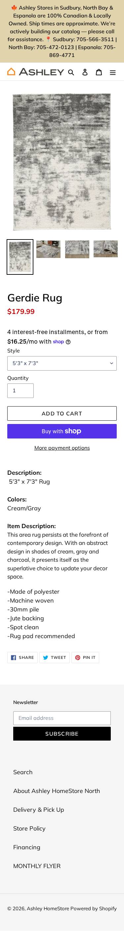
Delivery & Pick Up (38, 809)
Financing (26, 847)
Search (23, 772)
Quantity (18, 378)
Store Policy (29, 828)
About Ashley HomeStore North (56, 791)
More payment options (62, 447)
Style (13, 350)
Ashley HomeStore (48, 908)
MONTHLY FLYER (37, 866)
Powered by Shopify (93, 908)
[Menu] (113, 71)
